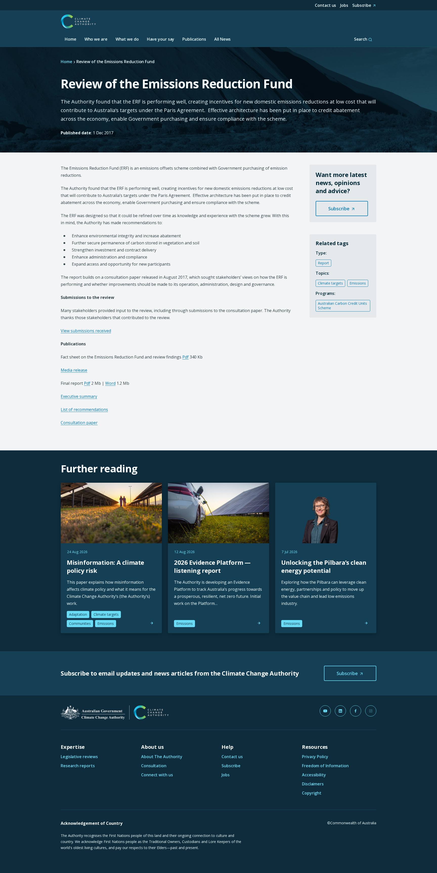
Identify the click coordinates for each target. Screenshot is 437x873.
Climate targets (330, 283)
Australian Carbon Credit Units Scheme (342, 305)
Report (323, 263)
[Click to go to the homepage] (78, 21)
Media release (74, 370)
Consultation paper (79, 422)
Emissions (357, 283)
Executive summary (79, 396)
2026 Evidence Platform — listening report (212, 566)
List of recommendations (84, 409)
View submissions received (86, 330)
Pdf (185, 357)
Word (110, 383)
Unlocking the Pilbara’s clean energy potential (323, 566)
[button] (342, 208)
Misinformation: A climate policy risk (105, 566)
